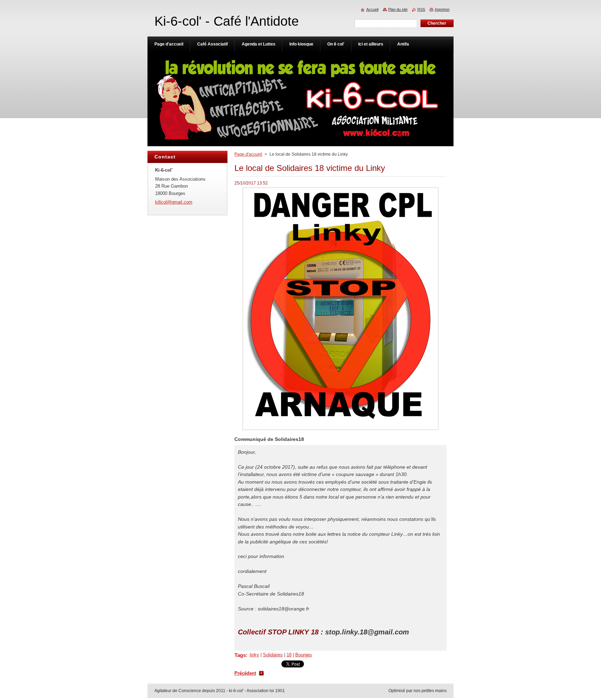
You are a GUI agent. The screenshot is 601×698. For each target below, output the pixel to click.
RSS (421, 9)
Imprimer (442, 9)
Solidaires (273, 654)
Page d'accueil (248, 154)
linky (254, 654)
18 (289, 654)
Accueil (372, 9)
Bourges (303, 654)
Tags (240, 655)
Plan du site (398, 9)
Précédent (245, 673)
